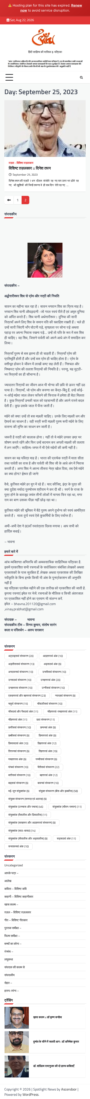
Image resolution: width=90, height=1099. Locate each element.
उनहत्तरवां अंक (50, 680)
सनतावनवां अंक (18, 846)
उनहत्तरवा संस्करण (20, 687)
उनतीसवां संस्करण (54, 672)
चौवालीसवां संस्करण (49, 703)
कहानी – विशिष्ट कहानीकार (18, 896)
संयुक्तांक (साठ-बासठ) (21, 830)
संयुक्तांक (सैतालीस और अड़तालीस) (27, 838)
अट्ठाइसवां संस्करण (20, 656)
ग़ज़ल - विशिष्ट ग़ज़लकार (21, 163)
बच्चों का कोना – (13, 943)
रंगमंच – (8, 951)
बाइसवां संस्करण (18, 783)
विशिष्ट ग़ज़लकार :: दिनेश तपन (30, 168)
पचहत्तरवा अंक (17, 759)
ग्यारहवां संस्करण (65, 695)
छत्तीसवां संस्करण (19, 727)
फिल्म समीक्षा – (12, 935)
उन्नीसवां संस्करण (53, 687)
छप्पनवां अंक (48, 727)
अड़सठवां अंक (52, 664)
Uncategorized (13, 865)
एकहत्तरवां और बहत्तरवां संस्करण (27, 695)
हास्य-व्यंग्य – (11, 990)
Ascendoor (69, 1089)
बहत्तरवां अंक (48, 775)
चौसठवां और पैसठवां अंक (23, 711)
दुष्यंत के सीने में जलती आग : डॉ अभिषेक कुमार (56, 1041)
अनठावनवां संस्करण (20, 672)
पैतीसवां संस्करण (48, 767)
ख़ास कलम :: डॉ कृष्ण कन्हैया (47, 1017)
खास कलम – (11, 904)
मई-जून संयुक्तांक (18, 791)
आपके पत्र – (11, 873)
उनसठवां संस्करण (19, 680)
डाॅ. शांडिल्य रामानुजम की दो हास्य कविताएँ (53, 1066)
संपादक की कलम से (14, 967)
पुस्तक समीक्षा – (12, 928)
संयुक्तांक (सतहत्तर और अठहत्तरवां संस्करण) (31, 822)
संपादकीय (9, 975)
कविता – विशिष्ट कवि (15, 888)
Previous (9, 200)
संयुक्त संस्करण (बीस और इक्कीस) (58, 791)
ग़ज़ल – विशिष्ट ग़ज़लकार (17, 912)
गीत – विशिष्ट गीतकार (16, 920)
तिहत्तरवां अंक (48, 751)
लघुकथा (8, 959)
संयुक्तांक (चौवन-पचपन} (66, 806)
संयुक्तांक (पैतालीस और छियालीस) (27, 814)
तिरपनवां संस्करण (18, 751)
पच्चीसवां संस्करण (46, 759)
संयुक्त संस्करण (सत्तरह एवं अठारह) (27, 799)
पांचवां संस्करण (18, 767)
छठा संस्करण (45, 719)
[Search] (81, 77)
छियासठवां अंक (18, 743)
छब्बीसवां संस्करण (18, 735)
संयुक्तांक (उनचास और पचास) (25, 806)
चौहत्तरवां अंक (17, 719)
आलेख (7, 881)
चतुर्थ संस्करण (18, 703)
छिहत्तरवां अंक (47, 743)
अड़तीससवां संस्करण (21, 664)
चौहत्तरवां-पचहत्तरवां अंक (62, 711)
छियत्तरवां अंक (47, 735)
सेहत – (8, 982)
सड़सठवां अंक (66, 838)
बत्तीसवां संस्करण (19, 775)
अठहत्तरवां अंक (53, 656)
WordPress (30, 1094)
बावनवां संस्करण (48, 783)
